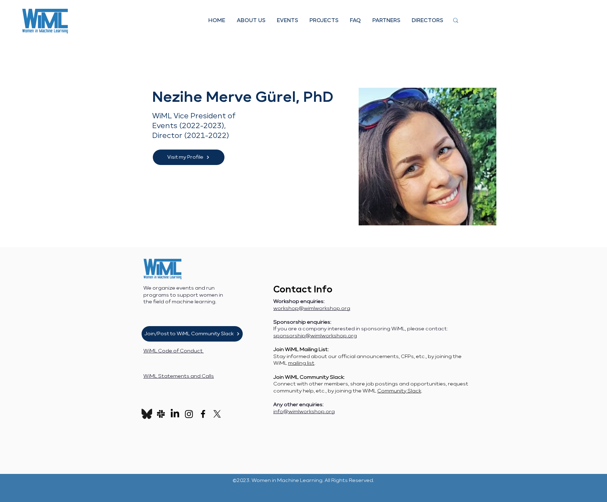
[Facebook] (203, 414)
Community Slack (399, 391)
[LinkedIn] (175, 414)
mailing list (301, 363)
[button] (251, 20)
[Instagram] (189, 414)
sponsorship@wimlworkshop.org (315, 335)
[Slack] (161, 414)
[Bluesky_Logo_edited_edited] (147, 414)
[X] (217, 414)
